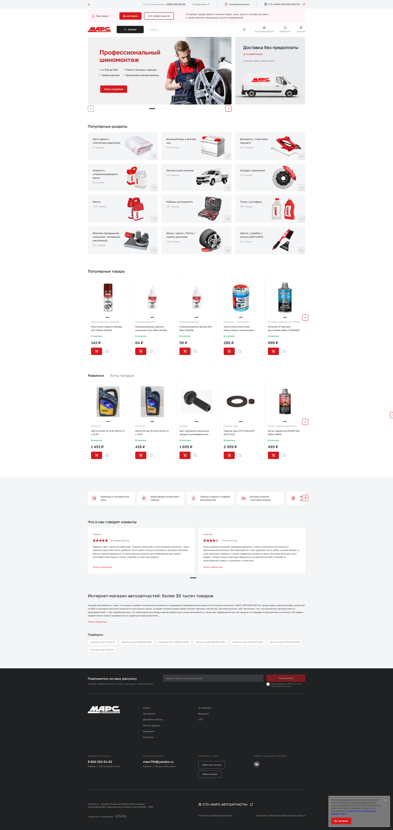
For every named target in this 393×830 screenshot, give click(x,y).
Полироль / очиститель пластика (236, 321)
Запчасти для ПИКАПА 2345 (137, 642)
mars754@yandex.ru (158, 761)
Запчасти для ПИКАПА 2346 (174, 642)
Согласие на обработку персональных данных (280, 815)
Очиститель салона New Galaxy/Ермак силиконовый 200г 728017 (239, 328)
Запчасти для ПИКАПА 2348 (248, 642)
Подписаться (286, 678)
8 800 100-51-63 (175, 4)
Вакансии (203, 713)
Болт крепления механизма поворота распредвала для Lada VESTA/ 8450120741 (194, 433)
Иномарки (148, 731)
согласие (279, 684)
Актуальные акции (239, 4)
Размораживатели (145, 321)
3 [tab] (159, 108)
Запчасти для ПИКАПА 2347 (211, 642)
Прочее (183, 426)
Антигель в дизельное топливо (284, 321)
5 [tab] (163, 108)
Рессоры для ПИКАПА (102, 649)
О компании (204, 707)
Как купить (149, 713)
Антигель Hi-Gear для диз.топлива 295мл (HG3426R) (284, 328)
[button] (305, 498)
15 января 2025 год (120, 540)
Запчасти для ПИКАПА (102, 642)
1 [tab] (152, 108)
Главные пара (231, 426)
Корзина (301, 31)
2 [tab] (156, 108)
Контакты (148, 737)
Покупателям (200, 4)
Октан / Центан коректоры (282, 426)
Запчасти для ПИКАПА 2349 (285, 642)
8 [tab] (169, 108)
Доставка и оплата (153, 719)
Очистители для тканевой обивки (105, 321)
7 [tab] (167, 108)
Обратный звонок (211, 764)
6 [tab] (165, 108)
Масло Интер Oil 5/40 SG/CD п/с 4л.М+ (108, 433)
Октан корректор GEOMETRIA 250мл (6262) (284, 433)
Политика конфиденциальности (215, 815)
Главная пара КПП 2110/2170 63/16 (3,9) (239, 433)
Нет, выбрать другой (159, 16)
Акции (146, 707)
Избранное (285, 31)
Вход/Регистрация (264, 31)
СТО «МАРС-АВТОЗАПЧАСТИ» (284, 4)
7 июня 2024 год (229, 540)
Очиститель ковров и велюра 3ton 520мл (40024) (106, 328)
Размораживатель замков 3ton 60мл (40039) (195, 328)
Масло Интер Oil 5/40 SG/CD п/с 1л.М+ (152, 433)
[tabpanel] (160, 70)
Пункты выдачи (151, 725)
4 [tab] (161, 108)
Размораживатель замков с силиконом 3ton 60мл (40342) (151, 328)
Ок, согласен (341, 821)
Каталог (132, 29)
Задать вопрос (210, 774)
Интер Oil (96, 426)
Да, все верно (130, 16)
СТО (200, 719)
